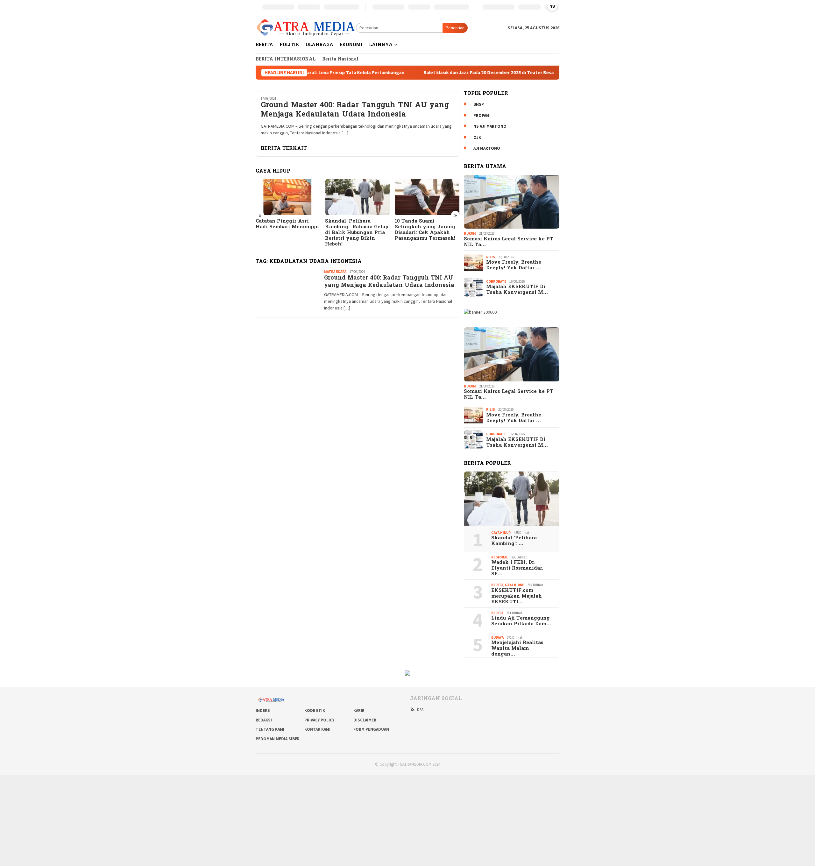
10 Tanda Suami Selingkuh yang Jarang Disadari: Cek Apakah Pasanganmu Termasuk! (355, 229)
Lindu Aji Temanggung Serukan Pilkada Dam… (521, 621)
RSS (420, 710)
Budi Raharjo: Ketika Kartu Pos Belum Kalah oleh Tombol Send (424, 227)
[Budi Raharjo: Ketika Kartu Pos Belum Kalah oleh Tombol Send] (427, 197)
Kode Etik (314, 710)
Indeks (263, 710)
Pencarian (455, 28)
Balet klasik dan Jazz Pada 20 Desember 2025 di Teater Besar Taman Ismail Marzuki (469, 72)
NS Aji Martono (490, 126)
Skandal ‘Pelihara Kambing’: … (514, 541)
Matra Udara (335, 271)
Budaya (497, 637)
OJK (477, 137)
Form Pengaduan (371, 729)
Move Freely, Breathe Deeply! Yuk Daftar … (513, 265)
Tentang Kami (270, 729)
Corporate (496, 281)
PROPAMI (482, 115)
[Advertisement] (191, 819)
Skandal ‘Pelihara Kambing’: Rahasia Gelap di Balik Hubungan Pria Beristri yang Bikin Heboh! (287, 232)
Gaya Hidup (501, 532)
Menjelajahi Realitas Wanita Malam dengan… (517, 648)
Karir (359, 710)
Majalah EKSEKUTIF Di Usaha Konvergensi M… (517, 289)
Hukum (470, 233)
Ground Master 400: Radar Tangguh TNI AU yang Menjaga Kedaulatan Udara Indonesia (355, 110)
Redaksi (264, 720)
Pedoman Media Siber (278, 739)
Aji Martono (486, 148)
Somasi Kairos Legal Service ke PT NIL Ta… (508, 242)
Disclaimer (364, 720)
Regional (499, 557)
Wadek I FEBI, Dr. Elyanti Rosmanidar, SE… (517, 568)
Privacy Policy (319, 720)
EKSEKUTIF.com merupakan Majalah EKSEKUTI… (516, 596)
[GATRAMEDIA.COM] (306, 27)
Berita (497, 585)
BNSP (478, 104)
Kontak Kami (317, 729)
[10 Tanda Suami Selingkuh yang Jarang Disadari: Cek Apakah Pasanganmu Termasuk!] (357, 197)
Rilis (490, 257)
